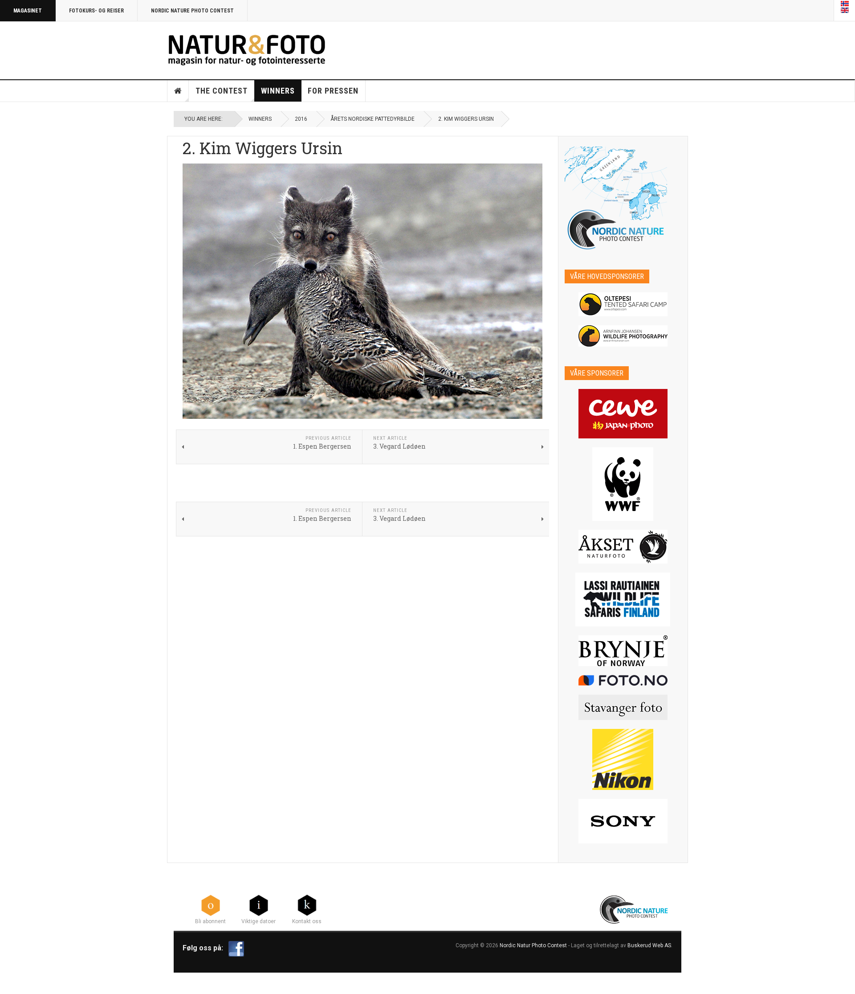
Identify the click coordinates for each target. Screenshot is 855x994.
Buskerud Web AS (649, 945)
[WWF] (623, 484)
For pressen (333, 90)
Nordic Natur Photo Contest (533, 945)
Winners (278, 90)
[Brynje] (623, 650)
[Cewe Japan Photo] (623, 413)
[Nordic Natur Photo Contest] (246, 48)
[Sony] (623, 821)
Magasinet (27, 11)
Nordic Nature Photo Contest (192, 11)
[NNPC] (634, 908)
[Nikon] (623, 759)
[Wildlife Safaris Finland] (623, 599)
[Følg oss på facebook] (236, 948)
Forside (178, 91)
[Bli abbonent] (211, 905)
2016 (301, 119)
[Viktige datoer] (259, 905)
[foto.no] (623, 680)
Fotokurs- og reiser (96, 11)
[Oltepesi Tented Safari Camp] (623, 304)
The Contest (221, 90)
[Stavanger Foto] (623, 707)
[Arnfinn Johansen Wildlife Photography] (623, 336)
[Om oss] (307, 905)
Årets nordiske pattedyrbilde (372, 119)
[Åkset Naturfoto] (623, 547)
